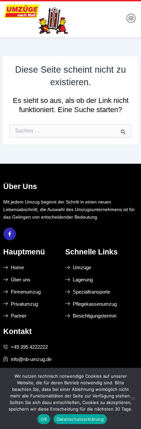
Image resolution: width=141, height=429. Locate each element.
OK (44, 419)
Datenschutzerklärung (80, 419)
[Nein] (133, 398)
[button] (131, 19)
